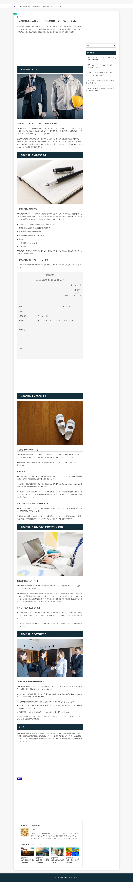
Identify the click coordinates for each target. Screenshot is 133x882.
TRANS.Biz (63, 877)
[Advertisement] (32, 48)
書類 (15, 13)
